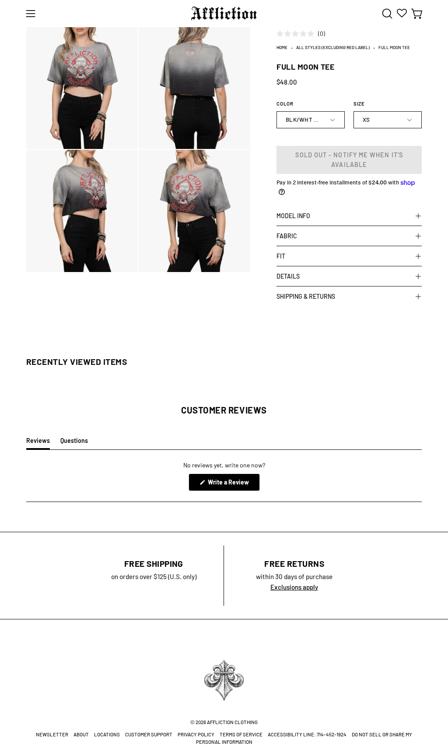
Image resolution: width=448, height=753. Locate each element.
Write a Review (233, 484)
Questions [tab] (74, 442)
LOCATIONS (107, 734)
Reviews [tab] (38, 442)
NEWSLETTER (52, 734)
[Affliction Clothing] (224, 14)
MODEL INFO (293, 215)
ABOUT (81, 734)
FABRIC (286, 236)
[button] (386, 13)
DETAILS (288, 276)
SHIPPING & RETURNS (305, 296)
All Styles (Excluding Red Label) (333, 47)
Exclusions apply (294, 587)
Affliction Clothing (232, 722)
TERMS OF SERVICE (241, 734)
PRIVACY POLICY (196, 734)
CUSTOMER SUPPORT (148, 734)
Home (281, 47)
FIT (280, 256)
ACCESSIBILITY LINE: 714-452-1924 (307, 734)
